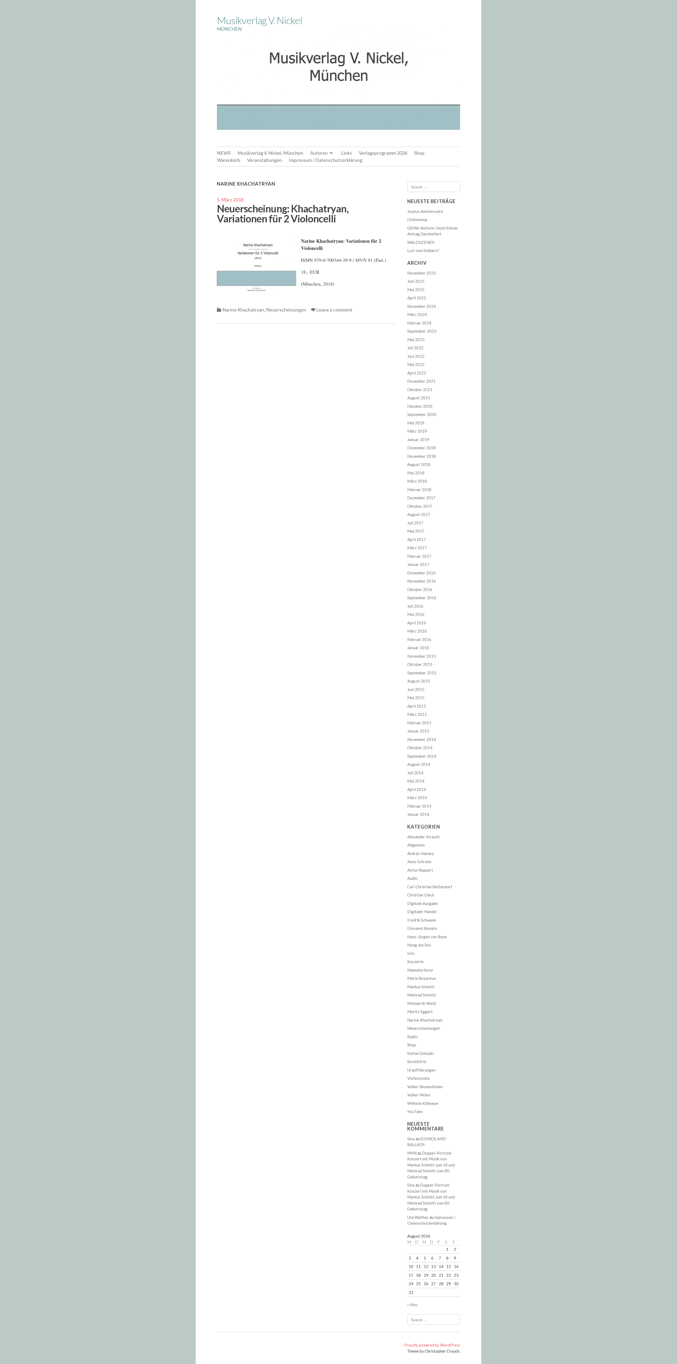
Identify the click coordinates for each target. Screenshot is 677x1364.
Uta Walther (418, 1217)
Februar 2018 (419, 489)
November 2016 (421, 581)
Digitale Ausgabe (422, 903)
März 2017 (417, 547)
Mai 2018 (415, 472)
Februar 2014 (419, 806)
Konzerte (415, 961)
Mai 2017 (415, 531)
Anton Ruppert (420, 870)
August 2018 (418, 464)
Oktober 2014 (419, 747)
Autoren (319, 153)
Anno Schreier (419, 861)
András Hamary (420, 853)
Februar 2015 (419, 722)
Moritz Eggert (420, 1011)
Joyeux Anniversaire (425, 211)
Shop (419, 153)
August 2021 (418, 397)
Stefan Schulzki (420, 1053)
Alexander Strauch (423, 836)
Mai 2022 (415, 364)
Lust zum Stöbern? (423, 250)
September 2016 (421, 597)
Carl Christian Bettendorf (429, 886)
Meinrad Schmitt (421, 994)
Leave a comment (334, 310)
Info (411, 953)
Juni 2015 (415, 689)
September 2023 (421, 331)
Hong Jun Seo (419, 944)
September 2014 (421, 756)
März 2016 (417, 631)
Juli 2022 (415, 347)
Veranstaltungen (264, 160)
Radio (412, 1036)
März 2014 (417, 797)
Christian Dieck (420, 894)
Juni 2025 (415, 281)
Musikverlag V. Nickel (259, 20)
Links (346, 153)
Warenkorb (228, 160)
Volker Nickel (418, 1094)
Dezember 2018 (421, 447)
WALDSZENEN (420, 242)
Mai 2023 (415, 339)
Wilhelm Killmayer (423, 1103)
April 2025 (416, 297)
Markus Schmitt (420, 986)
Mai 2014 (415, 781)
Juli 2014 (415, 772)
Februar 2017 (419, 556)
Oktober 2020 (419, 406)
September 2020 (421, 414)
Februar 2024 (419, 323)
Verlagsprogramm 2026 (383, 153)
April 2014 (416, 789)
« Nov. (412, 1304)
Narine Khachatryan (243, 310)
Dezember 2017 (421, 497)
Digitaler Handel (422, 911)
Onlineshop (417, 219)
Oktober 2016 (419, 589)
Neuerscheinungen (286, 310)
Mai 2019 (415, 422)
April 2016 (416, 622)
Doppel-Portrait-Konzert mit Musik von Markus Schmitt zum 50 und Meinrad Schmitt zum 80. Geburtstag (431, 1165)
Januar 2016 (418, 647)
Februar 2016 (419, 639)
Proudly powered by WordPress (432, 1345)
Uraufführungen (421, 1070)
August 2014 (418, 764)
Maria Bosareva (421, 978)
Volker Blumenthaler (425, 1086)
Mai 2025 (415, 289)
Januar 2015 (418, 731)
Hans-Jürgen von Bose (427, 936)
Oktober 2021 (419, 389)
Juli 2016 (415, 606)
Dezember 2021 (421, 381)
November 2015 (421, 656)
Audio (412, 878)
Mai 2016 (415, 614)
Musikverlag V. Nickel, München (270, 153)
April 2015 (416, 706)
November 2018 (421, 456)
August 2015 (418, 681)
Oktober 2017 (419, 506)
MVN (412, 1153)
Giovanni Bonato (422, 928)
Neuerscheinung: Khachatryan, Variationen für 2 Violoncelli (283, 213)
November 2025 (421, 273)
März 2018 (417, 481)
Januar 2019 (418, 439)
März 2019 (417, 431)
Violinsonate (418, 1078)
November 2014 (421, 739)
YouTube (415, 1111)
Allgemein (416, 845)
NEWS (224, 153)
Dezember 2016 (421, 572)
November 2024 (421, 306)
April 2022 (416, 372)
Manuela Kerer (420, 970)
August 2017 (418, 514)
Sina (411, 1138)
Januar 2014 (418, 814)
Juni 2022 (415, 356)
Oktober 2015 (419, 664)
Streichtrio (416, 1061)
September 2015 (421, 672)
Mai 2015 (415, 697)
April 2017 (416, 539)
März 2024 (417, 314)
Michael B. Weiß (421, 1003)
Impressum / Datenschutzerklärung (325, 160)
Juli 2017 (415, 522)
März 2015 (417, 714)
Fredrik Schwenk (421, 920)
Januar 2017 (418, 564)
